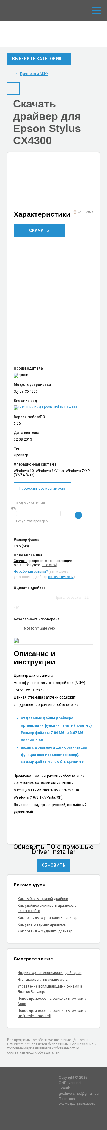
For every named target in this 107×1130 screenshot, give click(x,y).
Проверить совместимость (42, 489)
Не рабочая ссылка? (31, 571)
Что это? (49, 565)
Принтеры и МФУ (34, 74)
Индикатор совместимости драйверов (49, 973)
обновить (53, 865)
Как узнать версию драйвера (42, 924)
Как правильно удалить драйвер (45, 931)
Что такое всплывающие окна (43, 979)
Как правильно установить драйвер (47, 918)
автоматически (61, 577)
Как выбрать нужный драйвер (43, 899)
